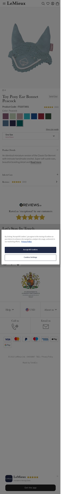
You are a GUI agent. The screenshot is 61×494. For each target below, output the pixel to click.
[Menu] (4, 3)
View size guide (52, 129)
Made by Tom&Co (30, 362)
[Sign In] (52, 3)
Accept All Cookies (30, 250)
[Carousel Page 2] (5, 90)
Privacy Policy (26, 242)
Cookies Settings (30, 257)
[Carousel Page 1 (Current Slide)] (3, 90)
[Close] (57, 476)
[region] (30, 247)
